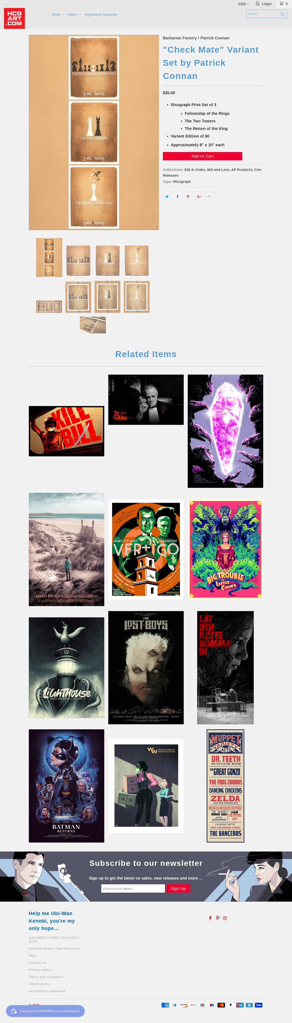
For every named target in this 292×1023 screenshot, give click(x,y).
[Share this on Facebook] (177, 197)
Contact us (37, 963)
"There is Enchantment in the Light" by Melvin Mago (66, 667)
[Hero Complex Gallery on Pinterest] (218, 918)
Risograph (182, 182)
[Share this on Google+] (198, 197)
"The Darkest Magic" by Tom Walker (225, 549)
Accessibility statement (47, 991)
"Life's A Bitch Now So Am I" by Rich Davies (66, 786)
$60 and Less (218, 170)
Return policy (39, 984)
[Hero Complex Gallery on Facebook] (211, 918)
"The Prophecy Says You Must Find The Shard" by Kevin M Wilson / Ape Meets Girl (225, 431)
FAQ (32, 956)
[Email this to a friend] (209, 197)
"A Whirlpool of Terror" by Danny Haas (146, 549)
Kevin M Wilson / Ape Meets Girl (54, 948)
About (73, 14)
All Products (241, 170)
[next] (152, 132)
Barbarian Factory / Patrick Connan (196, 38)
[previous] (36, 132)
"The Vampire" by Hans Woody (146, 667)
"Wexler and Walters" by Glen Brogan (146, 786)
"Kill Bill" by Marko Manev (66, 431)
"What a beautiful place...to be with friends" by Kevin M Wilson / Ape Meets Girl (66, 549)
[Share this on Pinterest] (188, 197)
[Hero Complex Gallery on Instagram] (225, 918)
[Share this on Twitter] (167, 197)
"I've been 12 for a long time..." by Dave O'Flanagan (225, 667)
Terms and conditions (46, 977)
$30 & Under (194, 170)
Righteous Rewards (101, 14)
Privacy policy (40, 970)
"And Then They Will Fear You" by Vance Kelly (146, 400)
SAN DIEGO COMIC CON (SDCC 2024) (54, 940)
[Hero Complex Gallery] (25, 18)
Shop (56, 14)
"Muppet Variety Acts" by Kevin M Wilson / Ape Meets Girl (225, 786)
